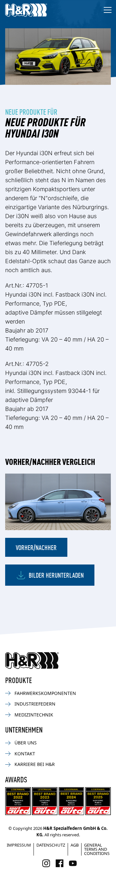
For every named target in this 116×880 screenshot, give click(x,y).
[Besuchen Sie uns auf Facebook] (59, 863)
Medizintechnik (34, 715)
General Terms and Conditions (97, 849)
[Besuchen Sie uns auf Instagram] (46, 863)
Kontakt (25, 754)
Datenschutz (50, 845)
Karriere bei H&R (35, 764)
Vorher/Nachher (36, 547)
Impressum (19, 845)
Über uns (26, 743)
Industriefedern (35, 704)
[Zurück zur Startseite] (32, 660)
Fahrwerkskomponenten (45, 693)
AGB (75, 845)
